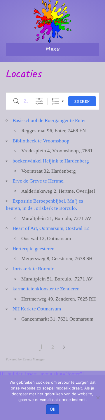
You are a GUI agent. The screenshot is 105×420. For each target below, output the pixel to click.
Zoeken (82, 101)
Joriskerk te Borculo (34, 268)
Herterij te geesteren (34, 248)
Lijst (55, 101)
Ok (52, 409)
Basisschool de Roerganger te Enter (49, 120)
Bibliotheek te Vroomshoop (41, 141)
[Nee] (98, 398)
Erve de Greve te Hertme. (38, 181)
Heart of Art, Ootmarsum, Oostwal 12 (51, 228)
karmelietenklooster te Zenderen (46, 289)
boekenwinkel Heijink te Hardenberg (51, 161)
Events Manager (34, 359)
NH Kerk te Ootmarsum (37, 309)
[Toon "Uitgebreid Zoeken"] (39, 101)
